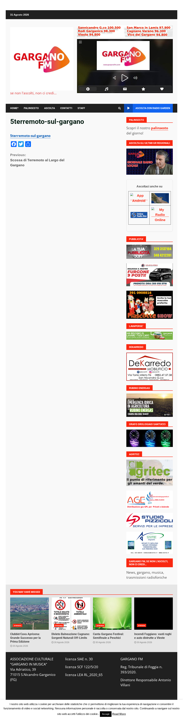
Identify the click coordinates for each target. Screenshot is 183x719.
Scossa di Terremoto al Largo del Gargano (37, 160)
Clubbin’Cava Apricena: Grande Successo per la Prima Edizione (29, 613)
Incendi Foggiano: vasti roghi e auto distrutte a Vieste (153, 613)
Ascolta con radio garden (152, 108)
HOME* (14, 108)
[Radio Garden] (160, 198)
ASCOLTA (49, 108)
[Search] (119, 108)
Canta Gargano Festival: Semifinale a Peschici (112, 613)
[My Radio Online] (160, 215)
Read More (119, 713)
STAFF (81, 108)
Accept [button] (105, 714)
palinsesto (159, 127)
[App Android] (139, 198)
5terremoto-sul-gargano (30, 135)
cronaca (17, 625)
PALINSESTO (31, 108)
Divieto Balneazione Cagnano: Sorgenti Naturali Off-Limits (70, 613)
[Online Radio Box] (139, 215)
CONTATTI (66, 108)
